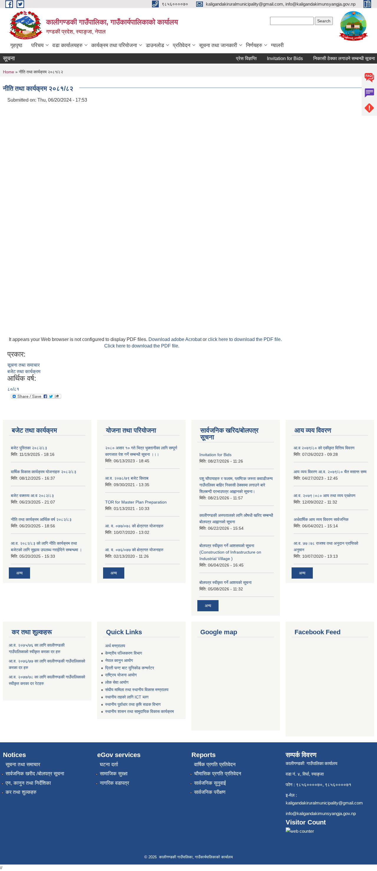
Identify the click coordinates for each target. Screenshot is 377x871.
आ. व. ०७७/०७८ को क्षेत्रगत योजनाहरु (134, 526)
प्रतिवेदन (181, 45)
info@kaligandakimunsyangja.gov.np (321, 813)
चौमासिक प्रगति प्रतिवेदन (217, 773)
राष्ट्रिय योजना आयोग (121, 675)
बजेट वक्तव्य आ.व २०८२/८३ (32, 495)
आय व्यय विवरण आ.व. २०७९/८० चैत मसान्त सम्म (330, 471)
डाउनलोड (155, 45)
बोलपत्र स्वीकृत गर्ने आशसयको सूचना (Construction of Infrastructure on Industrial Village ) (230, 552)
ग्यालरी (277, 45)
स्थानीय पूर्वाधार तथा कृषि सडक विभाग (133, 704)
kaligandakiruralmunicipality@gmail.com (324, 802)
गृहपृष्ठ (16, 45)
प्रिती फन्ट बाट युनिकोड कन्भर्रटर (129, 667)
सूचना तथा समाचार (23, 364)
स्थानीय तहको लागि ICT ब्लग (126, 697)
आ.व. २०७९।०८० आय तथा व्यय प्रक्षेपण (324, 495)
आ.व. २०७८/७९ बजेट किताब (126, 478)
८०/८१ (13, 389)
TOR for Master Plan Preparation (136, 502)
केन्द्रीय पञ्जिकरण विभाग (123, 653)
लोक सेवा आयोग (116, 682)
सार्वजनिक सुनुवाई (210, 783)
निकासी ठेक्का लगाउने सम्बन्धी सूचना (338, 58)
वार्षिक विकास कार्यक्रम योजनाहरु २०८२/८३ (43, 471)
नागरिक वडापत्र (114, 783)
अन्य (19, 573)
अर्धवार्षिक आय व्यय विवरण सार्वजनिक (321, 519)
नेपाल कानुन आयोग (119, 660)
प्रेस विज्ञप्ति (240, 58)
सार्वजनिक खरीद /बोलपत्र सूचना (35, 773)
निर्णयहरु (254, 45)
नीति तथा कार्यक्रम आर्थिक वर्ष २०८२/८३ (41, 519)
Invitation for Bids (279, 58)
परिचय (37, 45)
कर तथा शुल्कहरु (21, 792)
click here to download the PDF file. (245, 339)
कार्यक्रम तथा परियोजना (114, 45)
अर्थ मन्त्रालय (115, 645)
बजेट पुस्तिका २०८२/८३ (29, 448)
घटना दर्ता (109, 764)
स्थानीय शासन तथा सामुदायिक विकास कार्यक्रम (139, 711)
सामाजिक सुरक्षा (114, 773)
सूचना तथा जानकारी (218, 45)
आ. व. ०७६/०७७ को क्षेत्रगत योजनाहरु (134, 549)
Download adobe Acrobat (175, 339)
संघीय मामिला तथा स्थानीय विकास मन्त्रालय (136, 689)
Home (8, 71)
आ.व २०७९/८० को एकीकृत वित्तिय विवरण (324, 448)
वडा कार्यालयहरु (67, 45)
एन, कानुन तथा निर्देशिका (28, 783)
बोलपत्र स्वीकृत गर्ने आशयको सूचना (225, 582)
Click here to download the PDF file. (141, 345)
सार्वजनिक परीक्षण (209, 792)
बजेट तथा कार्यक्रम (23, 371)
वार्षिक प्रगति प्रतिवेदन (215, 764)
